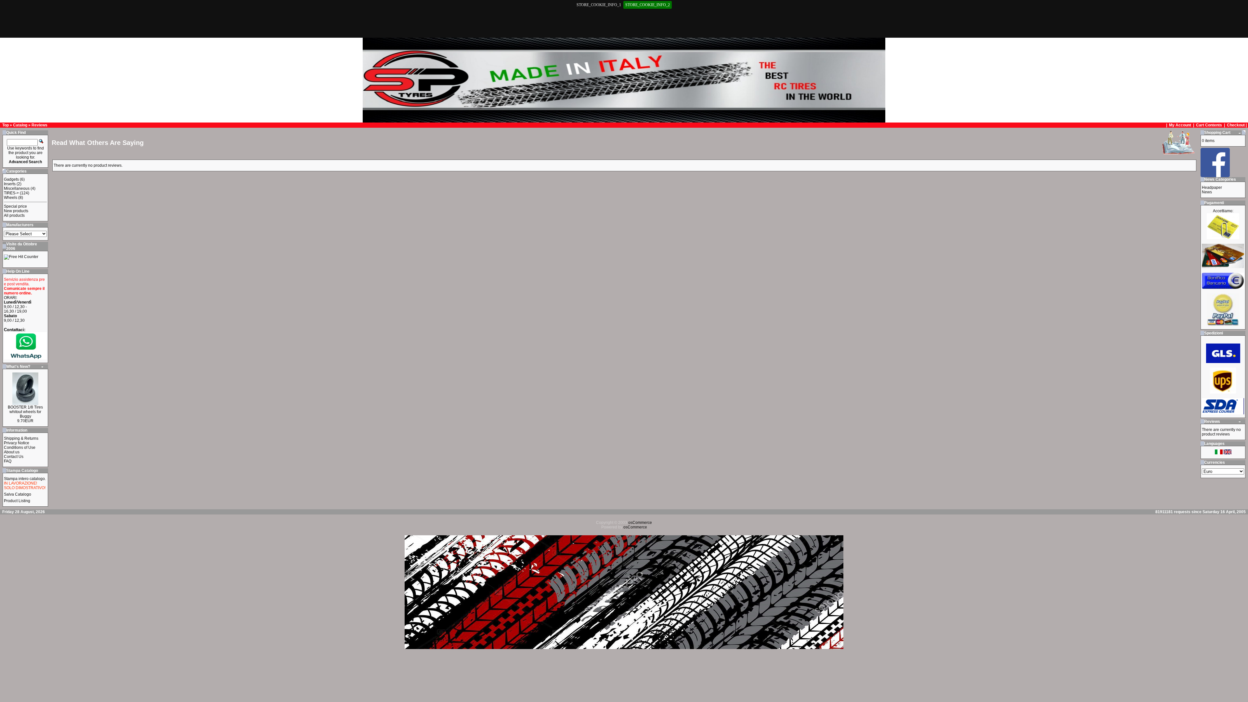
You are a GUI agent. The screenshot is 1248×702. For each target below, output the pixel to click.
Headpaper (1212, 187)
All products (14, 215)
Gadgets (11, 179)
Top (5, 125)
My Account (1180, 125)
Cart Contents (1209, 125)
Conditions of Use (19, 447)
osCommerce (640, 522)
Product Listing (17, 501)
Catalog (20, 125)
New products (16, 211)
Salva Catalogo (17, 494)
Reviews (39, 125)
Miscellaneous (17, 188)
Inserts (10, 184)
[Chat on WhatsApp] (25, 358)
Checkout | (1237, 125)
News (1207, 192)
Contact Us (13, 456)
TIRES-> (11, 193)
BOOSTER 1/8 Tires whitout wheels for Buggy (25, 412)
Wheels (10, 197)
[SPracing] (1215, 175)
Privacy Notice (16, 443)
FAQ (7, 461)
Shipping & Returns (21, 438)
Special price (15, 206)
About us (12, 452)
